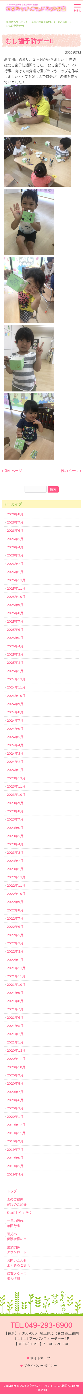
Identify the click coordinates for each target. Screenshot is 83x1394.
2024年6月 (15, 729)
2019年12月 (16, 1125)
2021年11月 (16, 976)
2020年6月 (15, 1100)
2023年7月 (15, 819)
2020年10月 (16, 1067)
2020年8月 (15, 1083)
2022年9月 (15, 902)
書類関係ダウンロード (17, 1249)
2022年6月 (15, 926)
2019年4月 (15, 1174)
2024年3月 (15, 753)
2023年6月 (15, 828)
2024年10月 (16, 696)
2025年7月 (15, 621)
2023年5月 (15, 836)
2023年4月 (15, 844)
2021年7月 (15, 1009)
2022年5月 (15, 935)
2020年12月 (16, 1050)
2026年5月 (15, 539)
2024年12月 (16, 679)
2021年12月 (16, 968)
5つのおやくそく (19, 1212)
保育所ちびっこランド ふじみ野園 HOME (29, 22)
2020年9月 (15, 1075)
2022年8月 (15, 910)
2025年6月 (15, 629)
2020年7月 (15, 1092)
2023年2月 (15, 861)
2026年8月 (15, 514)
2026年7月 (15, 522)
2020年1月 (15, 1116)
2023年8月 (15, 811)
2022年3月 (15, 943)
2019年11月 (16, 1133)
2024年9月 (15, 704)
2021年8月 (15, 1001)
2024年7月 (15, 720)
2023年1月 (15, 869)
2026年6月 (15, 530)
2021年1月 (15, 1042)
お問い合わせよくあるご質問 (18, 1262)
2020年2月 (15, 1108)
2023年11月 (16, 786)
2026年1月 (15, 572)
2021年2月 (15, 1034)
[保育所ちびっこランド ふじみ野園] (36, 7)
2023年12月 (16, 778)
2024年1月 (15, 770)
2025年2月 (15, 662)
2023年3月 (15, 852)
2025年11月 (16, 588)
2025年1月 (15, 671)
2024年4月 (15, 745)
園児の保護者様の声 (17, 1236)
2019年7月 (15, 1149)
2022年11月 (16, 885)
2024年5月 (15, 737)
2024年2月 (15, 761)
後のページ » (71, 470)
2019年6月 (15, 1158)
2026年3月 (15, 555)
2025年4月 (15, 646)
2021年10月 (16, 984)
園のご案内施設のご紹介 (17, 1201)
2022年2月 (15, 951)
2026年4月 (15, 547)
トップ (12, 1191)
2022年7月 (15, 918)
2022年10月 (16, 894)
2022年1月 (15, 960)
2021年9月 (15, 993)
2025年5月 (15, 638)
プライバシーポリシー (40, 1365)
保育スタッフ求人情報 (17, 1276)
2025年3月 (15, 654)
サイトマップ (40, 1358)
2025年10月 (16, 596)
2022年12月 (16, 877)
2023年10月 (16, 794)
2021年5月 (15, 1026)
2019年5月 (15, 1166)
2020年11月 (16, 1059)
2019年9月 (15, 1141)
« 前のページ (12, 470)
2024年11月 (16, 687)
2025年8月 (15, 613)
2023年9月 (15, 803)
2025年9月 (15, 605)
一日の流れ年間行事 (15, 1223)
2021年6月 (15, 1017)
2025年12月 (16, 580)
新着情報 (63, 22)
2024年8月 (15, 712)
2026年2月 (15, 564)
